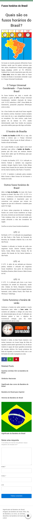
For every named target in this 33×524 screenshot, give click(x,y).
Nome (3, 466)
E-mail (3, 476)
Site (2, 485)
